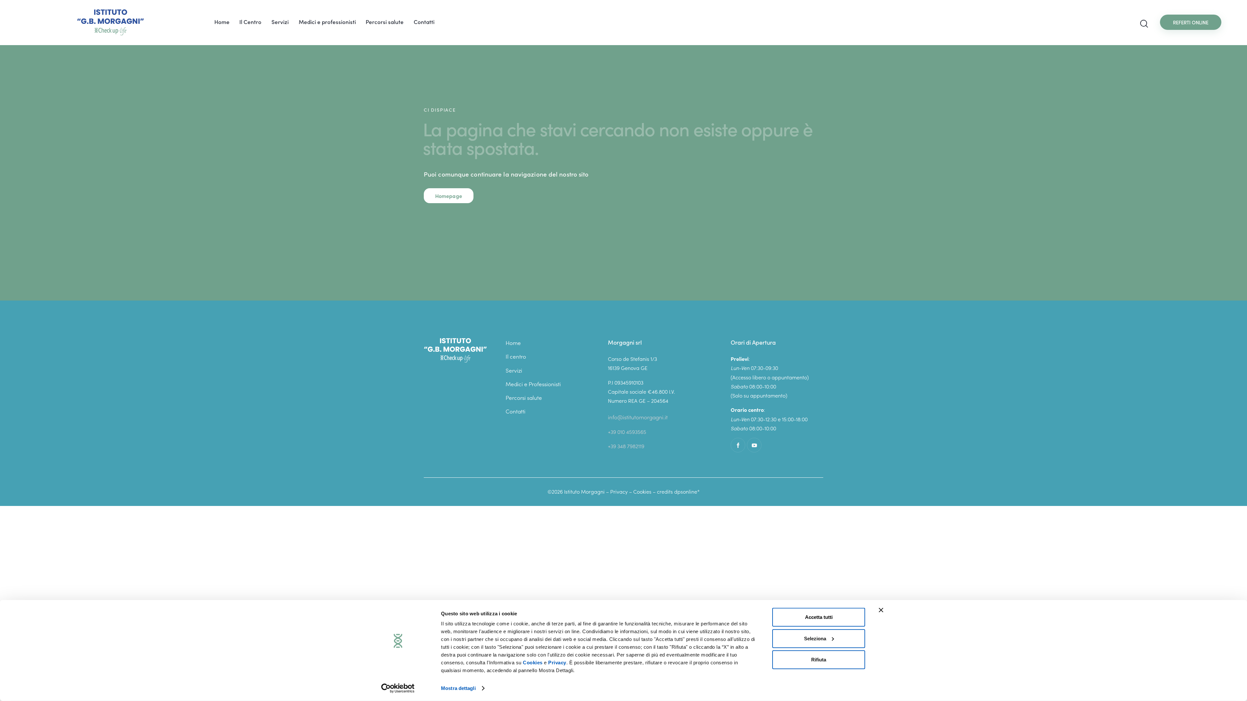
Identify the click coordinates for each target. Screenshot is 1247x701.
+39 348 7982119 (626, 445)
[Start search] (1144, 23)
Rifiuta (818, 659)
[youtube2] (754, 445)
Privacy (557, 662)
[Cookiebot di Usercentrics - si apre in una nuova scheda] (398, 688)
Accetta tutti (819, 617)
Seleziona (815, 638)
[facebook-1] (738, 445)
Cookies (533, 662)
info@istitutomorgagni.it (638, 417)
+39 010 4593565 (627, 431)
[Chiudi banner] (881, 610)
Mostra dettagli (458, 688)
